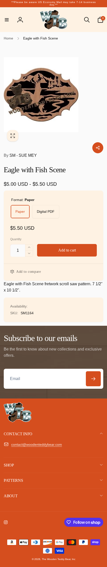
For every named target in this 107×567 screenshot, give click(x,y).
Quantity (15, 239)
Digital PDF (45, 212)
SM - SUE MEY (20, 155)
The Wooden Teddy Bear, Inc (58, 559)
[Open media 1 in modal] (53, 95)
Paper (20, 212)
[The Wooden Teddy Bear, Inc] (17, 421)
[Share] (97, 147)
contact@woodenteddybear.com (36, 444)
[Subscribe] (93, 378)
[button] (6, 19)
